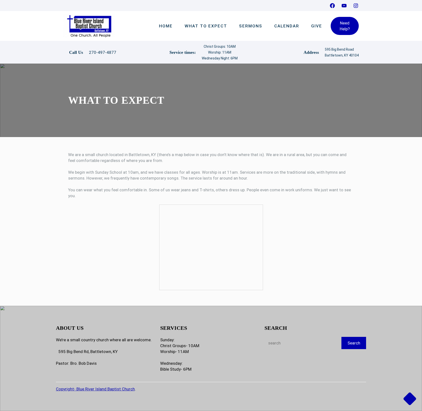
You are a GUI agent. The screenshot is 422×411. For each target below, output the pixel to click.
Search (354, 343)
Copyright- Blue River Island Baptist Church (95, 389)
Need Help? (345, 26)
